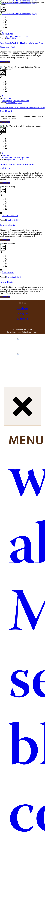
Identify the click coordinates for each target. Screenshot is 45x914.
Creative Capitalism (21, 101)
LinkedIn (22, 319)
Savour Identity (7, 282)
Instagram (22, 313)
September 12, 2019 (14, 160)
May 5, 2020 (11, 38)
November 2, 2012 (13, 277)
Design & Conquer (20, 36)
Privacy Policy (31, 334)
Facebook (22, 308)
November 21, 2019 (14, 103)
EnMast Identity (7, 225)
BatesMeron (7, 36)
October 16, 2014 (13, 220)
